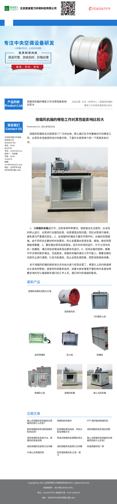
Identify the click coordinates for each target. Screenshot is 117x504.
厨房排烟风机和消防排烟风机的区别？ (39, 430)
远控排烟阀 (39, 354)
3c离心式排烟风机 (35, 452)
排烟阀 (100, 354)
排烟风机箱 (69, 392)
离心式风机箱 (99, 392)
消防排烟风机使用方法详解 (39, 446)
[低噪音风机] (69, 298)
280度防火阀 (100, 316)
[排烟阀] (99, 338)
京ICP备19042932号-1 (64, 487)
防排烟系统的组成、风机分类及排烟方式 (69, 430)
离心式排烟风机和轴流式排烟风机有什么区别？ (39, 422)
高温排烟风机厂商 (95, 446)
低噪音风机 (69, 311)
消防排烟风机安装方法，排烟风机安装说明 (39, 439)
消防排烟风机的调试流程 (98, 429)
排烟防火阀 (39, 392)
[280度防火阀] (99, 300)
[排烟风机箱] (69, 376)
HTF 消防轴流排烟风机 (97, 420)
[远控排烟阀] (39, 338)
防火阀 (70, 354)
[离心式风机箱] (99, 376)
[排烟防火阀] (39, 376)
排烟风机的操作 (64, 420)
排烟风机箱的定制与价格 (39, 291)
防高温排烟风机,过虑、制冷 (69, 453)
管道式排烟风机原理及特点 (69, 437)
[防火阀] (69, 338)
